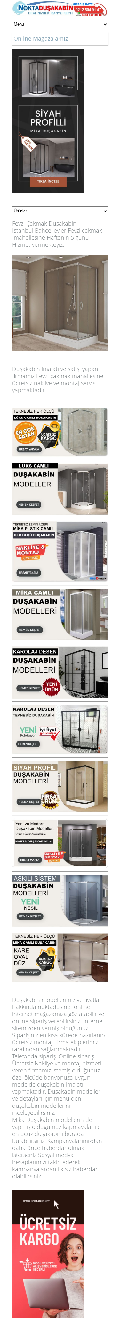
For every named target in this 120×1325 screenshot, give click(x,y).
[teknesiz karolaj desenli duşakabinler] (60, 708)
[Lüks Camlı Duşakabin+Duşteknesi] (60, 466)
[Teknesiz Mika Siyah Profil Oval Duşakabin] (48, 52)
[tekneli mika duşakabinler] (60, 592)
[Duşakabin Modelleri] (60, 411)
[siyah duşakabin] (60, 764)
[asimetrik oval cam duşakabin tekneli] (60, 822)
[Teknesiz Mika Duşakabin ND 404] (60, 525)
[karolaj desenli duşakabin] (60, 650)
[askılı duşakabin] (60, 878)
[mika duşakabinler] (60, 936)
